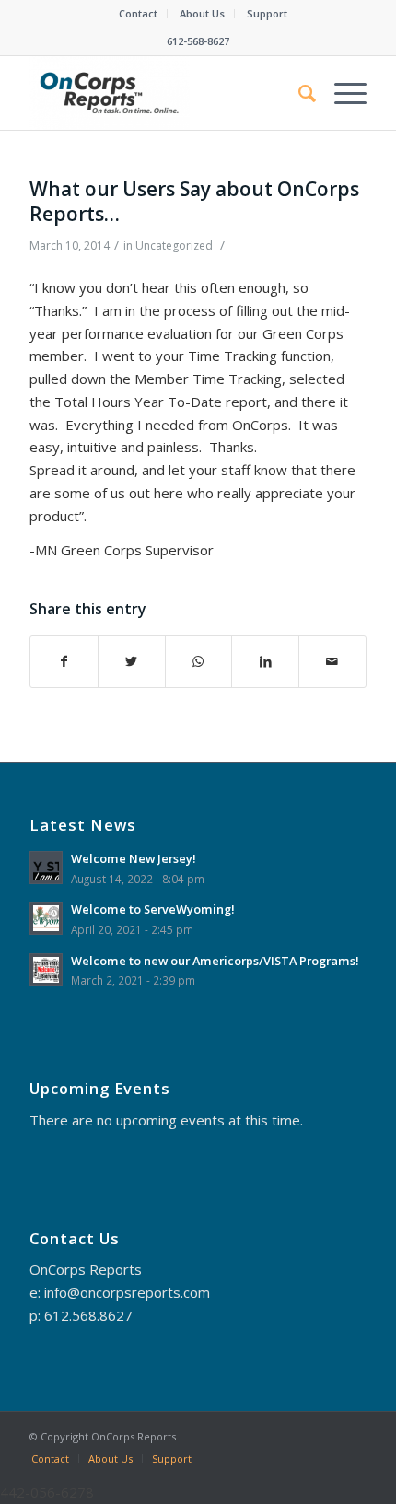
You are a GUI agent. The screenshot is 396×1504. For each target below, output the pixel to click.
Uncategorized (174, 245)
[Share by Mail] (332, 661)
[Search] (298, 93)
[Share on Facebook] (64, 661)
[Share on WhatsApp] (199, 661)
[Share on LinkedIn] (265, 661)
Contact (138, 13)
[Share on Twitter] (132, 661)
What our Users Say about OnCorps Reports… (194, 201)
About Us (202, 13)
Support (267, 13)
